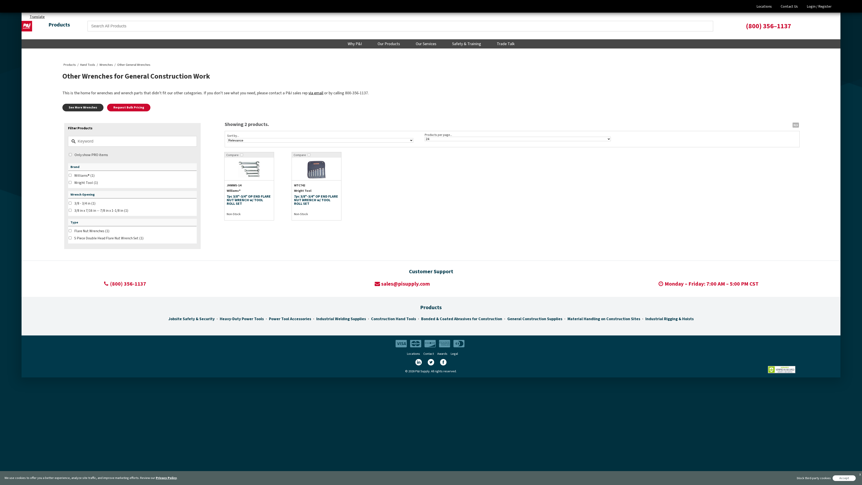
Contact (428, 354)
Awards (442, 354)
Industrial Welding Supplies (341, 319)
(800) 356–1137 (768, 26)
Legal (454, 354)
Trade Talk (506, 44)
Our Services (426, 44)
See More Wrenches (83, 107)
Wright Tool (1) (86, 182)
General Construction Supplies (534, 319)
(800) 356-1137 (128, 284)
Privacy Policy (166, 478)
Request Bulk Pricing (128, 107)
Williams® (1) (84, 175)
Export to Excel (796, 125)
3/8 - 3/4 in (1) (84, 203)
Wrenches (106, 65)
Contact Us (789, 6)
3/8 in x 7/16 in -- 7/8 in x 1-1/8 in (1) (101, 210)
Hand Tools (87, 65)
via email (315, 93)
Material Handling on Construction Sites (603, 319)
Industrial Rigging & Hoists (669, 319)
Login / (812, 6)
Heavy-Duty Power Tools (242, 319)
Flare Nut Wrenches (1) (91, 231)
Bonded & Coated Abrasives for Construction (461, 319)
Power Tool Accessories (290, 319)
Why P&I (355, 44)
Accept (844, 478)
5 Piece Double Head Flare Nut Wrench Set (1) (108, 238)
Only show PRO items (91, 154)
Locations (764, 6)
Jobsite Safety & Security (191, 319)
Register (824, 6)
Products (70, 65)
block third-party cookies (814, 478)
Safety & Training (466, 44)
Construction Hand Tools (393, 319)
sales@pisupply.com (405, 284)
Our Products (389, 44)
